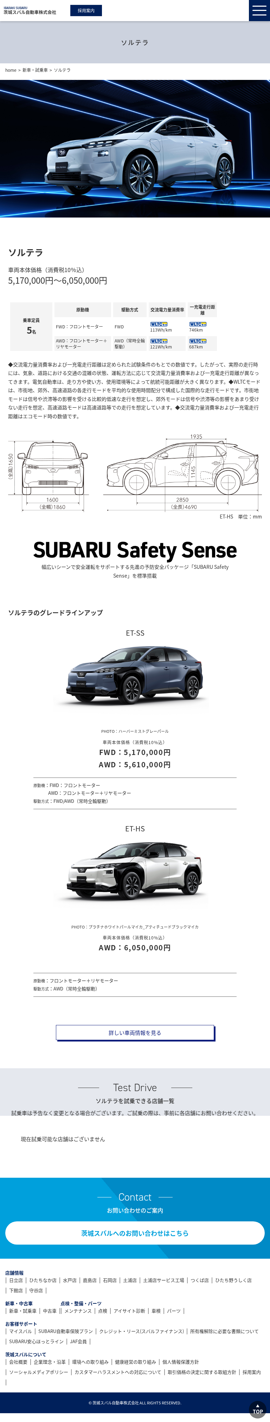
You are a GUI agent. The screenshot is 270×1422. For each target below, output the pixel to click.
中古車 (50, 1310)
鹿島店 (90, 1280)
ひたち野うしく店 (233, 1280)
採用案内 (86, 10)
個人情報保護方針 (180, 1361)
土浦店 (130, 1280)
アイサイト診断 (129, 1310)
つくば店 (200, 1280)
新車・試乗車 (35, 70)
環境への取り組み (90, 1361)
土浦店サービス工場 (163, 1280)
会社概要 (18, 1361)
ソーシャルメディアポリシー (38, 1371)
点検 (102, 1310)
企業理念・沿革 (50, 1361)
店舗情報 (14, 1272)
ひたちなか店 (43, 1280)
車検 (156, 1310)
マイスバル (20, 1331)
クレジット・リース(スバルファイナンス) (141, 1331)
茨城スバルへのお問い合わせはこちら (135, 1233)
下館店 (16, 1290)
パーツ (174, 1310)
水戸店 (70, 1280)
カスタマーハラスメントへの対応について (118, 1371)
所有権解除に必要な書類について (224, 1331)
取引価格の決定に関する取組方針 (202, 1371)
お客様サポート (21, 1323)
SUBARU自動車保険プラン (65, 1331)
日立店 (16, 1280)
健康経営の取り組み (135, 1361)
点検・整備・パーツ (81, 1303)
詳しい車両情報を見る (135, 1032)
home (11, 70)
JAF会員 (78, 1341)
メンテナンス (78, 1310)
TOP (258, 1411)
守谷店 (36, 1290)
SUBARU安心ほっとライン (36, 1341)
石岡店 (110, 1280)
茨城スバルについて (25, 1354)
